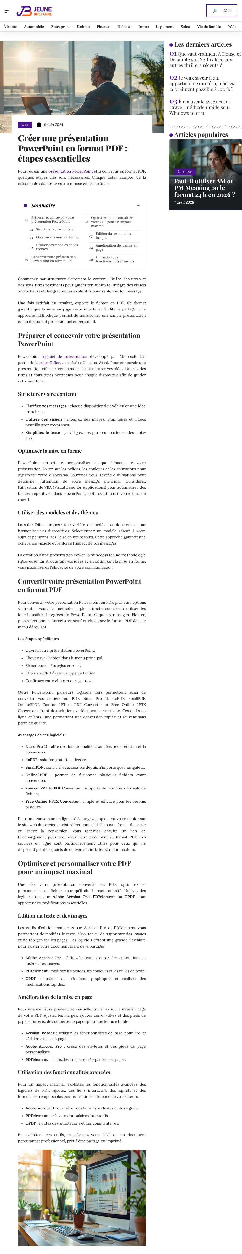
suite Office (49, 362)
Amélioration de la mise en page (117, 247)
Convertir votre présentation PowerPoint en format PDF (53, 259)
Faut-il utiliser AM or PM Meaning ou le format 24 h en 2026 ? (204, 188)
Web (25, 124)
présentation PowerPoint (70, 171)
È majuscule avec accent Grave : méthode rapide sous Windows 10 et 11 (199, 107)
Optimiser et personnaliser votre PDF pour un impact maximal (112, 222)
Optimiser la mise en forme (57, 237)
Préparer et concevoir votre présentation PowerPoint (52, 219)
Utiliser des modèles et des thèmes (57, 247)
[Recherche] (215, 11)
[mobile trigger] (9, 10)
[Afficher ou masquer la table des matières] (97, 205)
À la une (185, 172)
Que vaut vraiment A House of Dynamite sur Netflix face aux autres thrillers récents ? (205, 59)
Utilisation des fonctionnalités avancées (115, 259)
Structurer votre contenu (55, 229)
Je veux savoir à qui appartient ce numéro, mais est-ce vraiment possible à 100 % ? (203, 83)
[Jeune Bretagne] (34, 10)
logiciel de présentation (64, 356)
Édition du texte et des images (113, 235)
